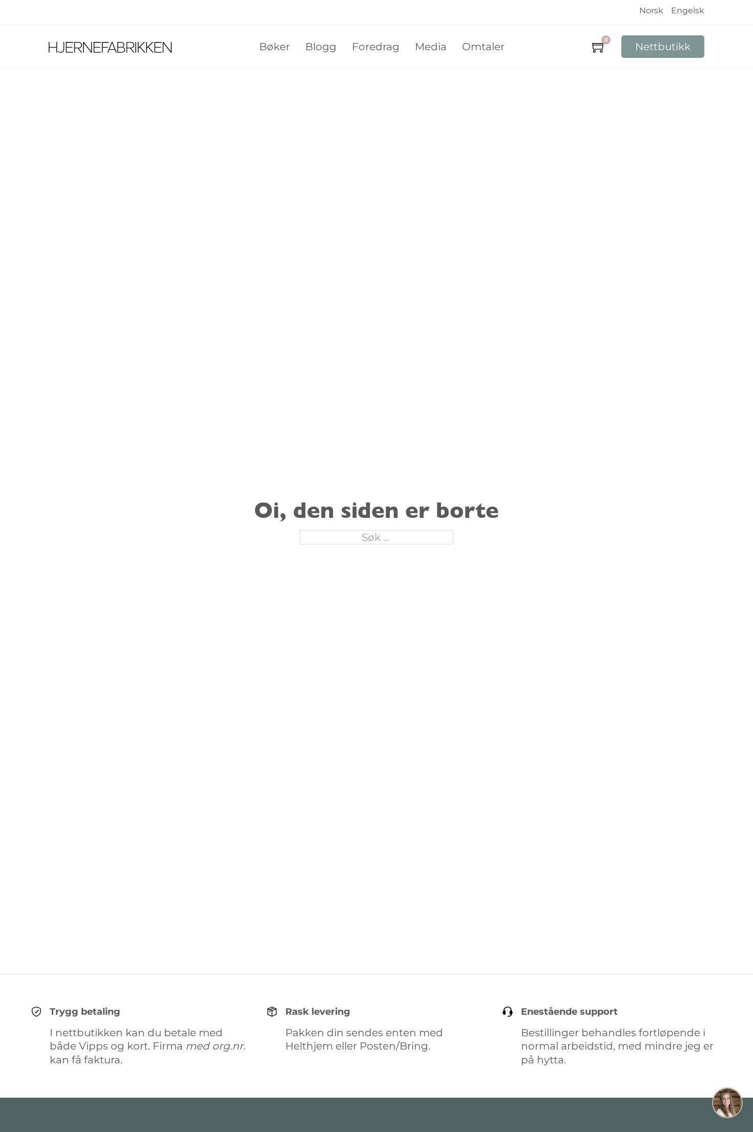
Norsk (651, 10)
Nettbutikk (663, 46)
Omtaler (483, 46)
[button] (727, 1104)
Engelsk (687, 10)
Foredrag (376, 46)
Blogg (321, 46)
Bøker (274, 46)
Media (431, 46)
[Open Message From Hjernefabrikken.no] (727, 1104)
